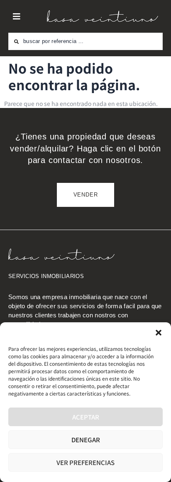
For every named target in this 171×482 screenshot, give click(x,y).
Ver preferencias (85, 462)
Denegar (85, 439)
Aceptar (85, 416)
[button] (158, 333)
